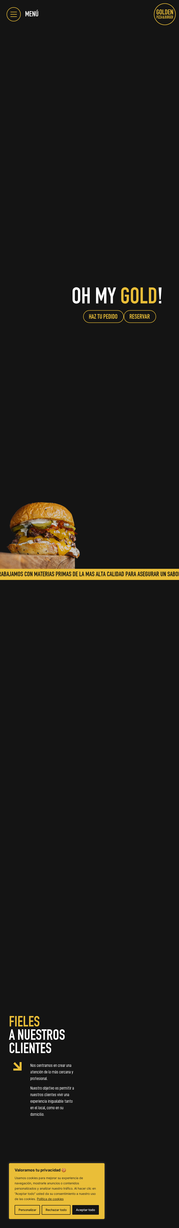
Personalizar (27, 1210)
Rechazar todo (56, 1210)
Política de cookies (50, 1199)
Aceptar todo (85, 1210)
